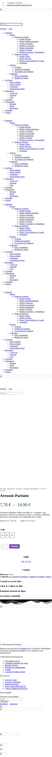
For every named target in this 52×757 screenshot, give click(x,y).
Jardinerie (8, 33)
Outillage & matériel (22, 69)
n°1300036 (23, 649)
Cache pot (13, 93)
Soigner (13, 65)
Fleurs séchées (15, 84)
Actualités (8, 110)
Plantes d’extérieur (22, 37)
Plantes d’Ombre (25, 50)
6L (30, 561)
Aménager (14, 74)
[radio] (2, 535)
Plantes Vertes (24, 57)
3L (26, 561)
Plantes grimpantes (26, 48)
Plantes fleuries (25, 39)
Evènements (9, 102)
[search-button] (1, 22)
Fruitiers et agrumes (26, 46)
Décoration (9, 91)
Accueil (3, 489)
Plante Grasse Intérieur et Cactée (31, 61)
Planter (12, 35)
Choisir (14, 546)
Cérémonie (14, 87)
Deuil (12, 106)
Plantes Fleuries (25, 59)
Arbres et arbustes (26, 44)
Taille (2, 530)
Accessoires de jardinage (24, 72)
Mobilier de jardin (21, 78)
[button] (26, 117)
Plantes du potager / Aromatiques (32, 52)
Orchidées (23, 63)
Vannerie (13, 95)
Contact (8, 112)
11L (22, 561)
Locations (8, 100)
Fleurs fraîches (15, 82)
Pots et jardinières (21, 76)
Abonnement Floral (17, 89)
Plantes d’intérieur (21, 54)
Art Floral (8, 80)
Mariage (13, 104)
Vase (11, 97)
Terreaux (18, 67)
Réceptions (14, 108)
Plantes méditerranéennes (29, 41)
